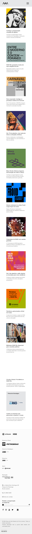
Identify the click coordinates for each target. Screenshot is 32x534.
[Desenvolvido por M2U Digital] (4, 530)
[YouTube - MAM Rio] (9, 509)
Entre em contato (8, 497)
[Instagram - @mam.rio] (6, 509)
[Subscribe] (29, 504)
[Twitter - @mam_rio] (12, 509)
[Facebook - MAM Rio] (3, 509)
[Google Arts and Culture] (17, 509)
